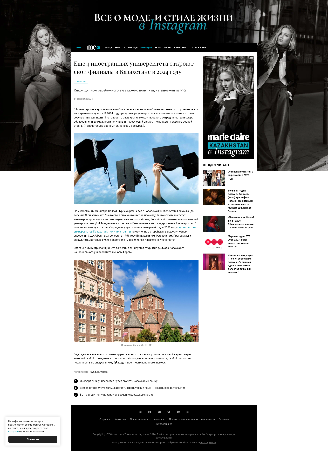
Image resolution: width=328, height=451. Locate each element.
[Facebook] (149, 412)
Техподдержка (164, 424)
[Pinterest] (188, 412)
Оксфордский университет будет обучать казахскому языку (119, 381)
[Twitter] (168, 412)
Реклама (224, 419)
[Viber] (178, 412)
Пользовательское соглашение (147, 419)
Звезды (133, 47)
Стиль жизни (197, 47)
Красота (120, 47)
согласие (13, 431)
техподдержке (208, 442)
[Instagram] (140, 412)
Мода (108, 47)
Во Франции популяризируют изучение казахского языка (117, 394)
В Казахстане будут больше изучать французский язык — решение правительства (133, 387)
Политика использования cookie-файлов (192, 419)
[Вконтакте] (159, 412)
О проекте (105, 419)
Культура (180, 47)
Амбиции (146, 47)
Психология (163, 47)
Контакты (120, 419)
